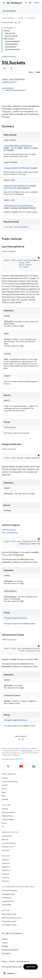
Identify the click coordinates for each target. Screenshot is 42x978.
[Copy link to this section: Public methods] (24, 239)
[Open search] (26, 2)
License (12, 961)
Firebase (5, 946)
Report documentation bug (11, 918)
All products (6, 953)
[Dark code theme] (38, 257)
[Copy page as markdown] (12, 68)
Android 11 (5, 881)
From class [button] (16, 227)
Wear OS (5, 840)
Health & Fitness (7, 816)
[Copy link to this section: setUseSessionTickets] (26, 635)
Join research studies (9, 925)
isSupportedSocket (12, 168)
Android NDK (6, 905)
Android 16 (6, 863)
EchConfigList (10, 188)
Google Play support (9, 921)
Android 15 (6, 867)
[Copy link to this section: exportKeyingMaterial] (26, 247)
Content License (27, 751)
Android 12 (6, 878)
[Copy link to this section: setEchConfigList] (22, 525)
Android (5, 778)
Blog (3, 796)
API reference (9, 11)
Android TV (6, 850)
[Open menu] (3, 2)
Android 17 (6, 860)
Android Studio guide (9, 890)
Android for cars (7, 847)
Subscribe (30, 967)
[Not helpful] (19, 22)
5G (3, 827)
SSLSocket (6, 112)
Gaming (5, 809)
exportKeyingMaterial (13, 146)
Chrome (5, 943)
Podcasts (5, 799)
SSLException (10, 427)
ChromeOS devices (9, 843)
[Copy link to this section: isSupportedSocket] (23, 444)
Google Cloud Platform (10, 950)
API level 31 (12, 251)
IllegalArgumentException (15, 618)
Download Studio (8, 901)
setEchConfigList (11, 186)
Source (4, 789)
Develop (20, 18)
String (14, 148)
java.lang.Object (8, 88)
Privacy (4, 823)
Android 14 (6, 870)
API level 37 (12, 530)
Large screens (7, 836)
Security (5, 785)
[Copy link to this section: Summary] (16, 126)
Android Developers (8, 18)
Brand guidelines (23, 961)
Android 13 (5, 874)
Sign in (36, 3)
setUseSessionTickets (13, 206)
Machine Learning (8, 812)
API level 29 (12, 56)
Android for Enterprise (9, 782)
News (4, 792)
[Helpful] (16, 22)
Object (13, 82)
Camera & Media (8, 819)
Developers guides (8, 894)
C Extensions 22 (12, 532)
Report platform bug (9, 914)
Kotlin (31, 72)
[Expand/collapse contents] (14, 28)
